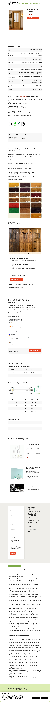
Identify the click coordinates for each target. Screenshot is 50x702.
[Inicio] (13, 3)
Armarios (22, 3)
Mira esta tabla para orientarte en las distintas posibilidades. (33, 457)
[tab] (10, 566)
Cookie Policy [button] (5, 698)
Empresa (30, 3)
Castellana (31, 14)
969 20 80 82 (35, 529)
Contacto (40, 3)
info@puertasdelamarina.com (33, 533)
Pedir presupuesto (35, 350)
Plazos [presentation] (14, 565)
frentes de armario (23, 96)
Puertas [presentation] (19, 565)
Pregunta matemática (15, 540)
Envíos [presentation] (10, 565)
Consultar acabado (16, 279)
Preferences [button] (5, 699)
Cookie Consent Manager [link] (5, 693)
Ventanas (26, 3)
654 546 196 (37, 527)
